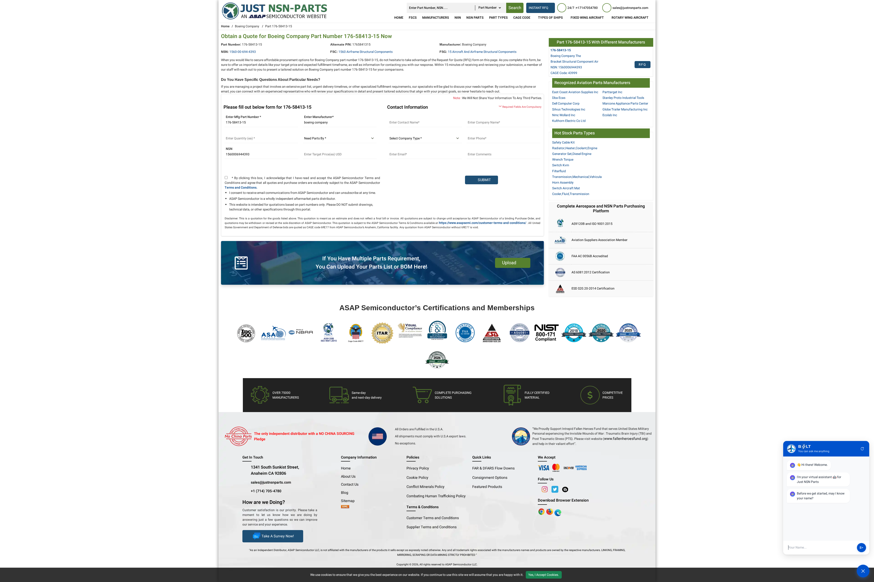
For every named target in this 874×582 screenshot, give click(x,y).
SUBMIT (483, 180)
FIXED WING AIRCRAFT (587, 17)
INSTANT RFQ (538, 7)
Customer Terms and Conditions (433, 518)
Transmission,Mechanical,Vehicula (577, 176)
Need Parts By (313, 133)
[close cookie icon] (870, 574)
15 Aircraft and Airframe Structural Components (482, 51)
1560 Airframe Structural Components (365, 51)
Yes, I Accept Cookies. (543, 574)
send (861, 547)
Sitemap (349, 501)
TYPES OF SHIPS (550, 17)
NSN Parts (475, 17)
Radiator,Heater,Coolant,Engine (574, 148)
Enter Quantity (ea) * (239, 133)
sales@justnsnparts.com (271, 482)
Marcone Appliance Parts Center (625, 103)
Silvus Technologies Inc (568, 109)
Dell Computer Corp (565, 103)
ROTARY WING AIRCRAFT (630, 17)
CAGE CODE (521, 17)
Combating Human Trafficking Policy (436, 496)
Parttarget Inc (612, 92)
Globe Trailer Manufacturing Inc (625, 109)
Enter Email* (397, 148)
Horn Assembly (563, 182)
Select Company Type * (405, 133)
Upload (510, 262)
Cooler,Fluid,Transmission (570, 194)
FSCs (413, 17)
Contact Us (349, 484)
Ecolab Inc (609, 115)
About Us (348, 476)
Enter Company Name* (483, 117)
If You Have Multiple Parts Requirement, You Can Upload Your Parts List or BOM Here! (371, 263)
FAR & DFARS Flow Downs (493, 468)
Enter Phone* (476, 133)
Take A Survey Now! (278, 536)
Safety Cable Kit (563, 142)
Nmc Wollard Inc (563, 115)
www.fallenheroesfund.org (625, 438)
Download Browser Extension (563, 500)
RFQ (642, 64)
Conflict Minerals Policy (426, 487)
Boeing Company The (566, 56)
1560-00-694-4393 (242, 51)
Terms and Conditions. (241, 187)
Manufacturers (435, 17)
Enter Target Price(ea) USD (322, 148)
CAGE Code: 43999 (564, 73)
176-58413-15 (560, 50)
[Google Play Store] (550, 511)
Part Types (498, 17)
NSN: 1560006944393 (566, 67)
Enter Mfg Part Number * (243, 117)
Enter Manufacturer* (319, 117)
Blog (344, 492)
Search (514, 8)
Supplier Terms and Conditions (432, 527)
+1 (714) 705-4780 (266, 491)
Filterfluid (559, 171)
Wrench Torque (562, 159)
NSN (229, 148)
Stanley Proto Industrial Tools (623, 97)
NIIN (458, 17)
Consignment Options (489, 477)
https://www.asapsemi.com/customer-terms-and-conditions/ (482, 222)
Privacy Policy (418, 468)
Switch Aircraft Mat (566, 188)
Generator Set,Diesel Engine (571, 153)
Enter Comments (479, 148)
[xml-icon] (345, 507)
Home (398, 17)
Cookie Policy (417, 477)
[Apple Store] (542, 511)
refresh (862, 448)
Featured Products (487, 487)
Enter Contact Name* (403, 117)
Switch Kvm (560, 165)
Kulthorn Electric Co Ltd (569, 120)
